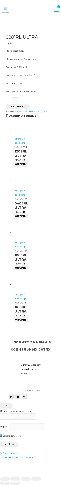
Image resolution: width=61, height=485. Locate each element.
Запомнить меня (11, 435)
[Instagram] (11, 396)
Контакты (26, 373)
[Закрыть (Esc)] (5, 479)
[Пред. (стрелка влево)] (5, 483)
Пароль (4, 426)
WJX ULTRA (40, 111)
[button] (17, 457)
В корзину (18, 106)
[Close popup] (6, 406)
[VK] (24, 396)
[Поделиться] (15, 479)
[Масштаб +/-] (36, 479)
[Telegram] (17, 396)
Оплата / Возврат (30, 365)
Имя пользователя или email (16, 411)
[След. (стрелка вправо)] (15, 483)
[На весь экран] (26, 479)
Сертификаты (28, 369)
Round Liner (26, 111)
